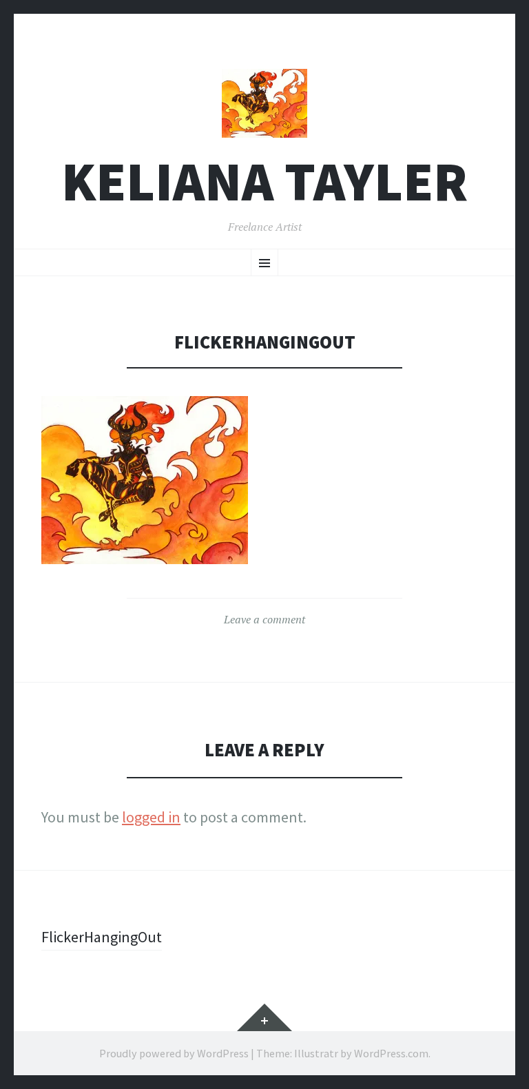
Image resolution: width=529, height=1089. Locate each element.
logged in (151, 817)
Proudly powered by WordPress (174, 1053)
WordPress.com (391, 1053)
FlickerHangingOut (101, 936)
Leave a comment (264, 619)
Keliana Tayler (264, 181)
